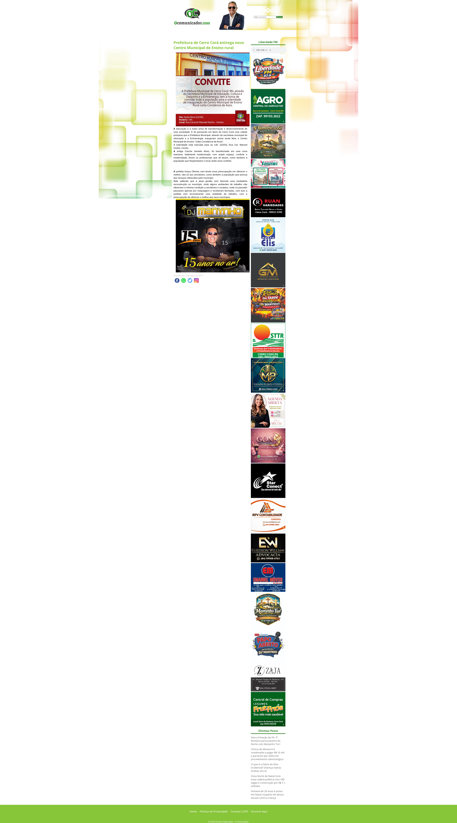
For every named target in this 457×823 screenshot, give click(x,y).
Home (193, 811)
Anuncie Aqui (259, 811)
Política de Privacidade (214, 811)
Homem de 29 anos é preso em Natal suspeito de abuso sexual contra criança (267, 794)
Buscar (279, 17)
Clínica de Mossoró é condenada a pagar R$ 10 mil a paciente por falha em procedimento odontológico (268, 754)
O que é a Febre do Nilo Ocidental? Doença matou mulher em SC (266, 768)
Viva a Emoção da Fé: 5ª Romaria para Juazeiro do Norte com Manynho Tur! (265, 741)
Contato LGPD (239, 811)
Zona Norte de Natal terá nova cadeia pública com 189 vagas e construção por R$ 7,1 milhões (268, 781)
